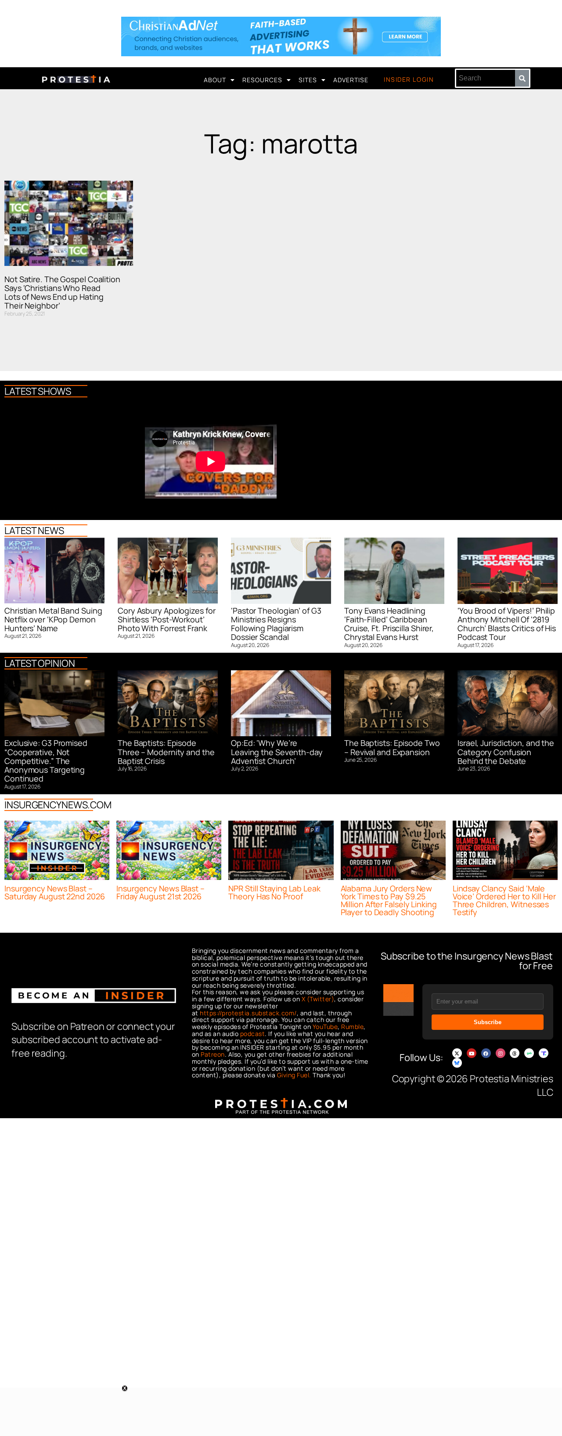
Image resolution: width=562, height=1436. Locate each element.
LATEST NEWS (34, 530)
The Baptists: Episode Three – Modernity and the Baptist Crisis (166, 752)
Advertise (350, 80)
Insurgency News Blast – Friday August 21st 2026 (160, 892)
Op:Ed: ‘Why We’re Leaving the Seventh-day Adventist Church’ (277, 752)
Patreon (213, 1054)
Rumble (352, 1026)
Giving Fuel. (294, 1075)
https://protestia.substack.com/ (248, 1013)
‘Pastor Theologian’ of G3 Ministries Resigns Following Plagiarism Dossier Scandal (276, 624)
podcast (252, 1033)
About (215, 80)
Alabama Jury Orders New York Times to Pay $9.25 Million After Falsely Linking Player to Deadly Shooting (389, 900)
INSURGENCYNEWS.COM (58, 804)
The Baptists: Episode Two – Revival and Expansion (392, 747)
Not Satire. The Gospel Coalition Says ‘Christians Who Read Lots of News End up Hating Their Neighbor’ (62, 292)
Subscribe (487, 1022)
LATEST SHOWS (37, 391)
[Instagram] (500, 1053)
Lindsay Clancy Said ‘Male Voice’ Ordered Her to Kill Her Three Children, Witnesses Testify (504, 900)
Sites (308, 80)
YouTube (325, 1026)
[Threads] (514, 1053)
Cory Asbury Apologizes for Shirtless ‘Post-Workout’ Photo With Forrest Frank (166, 619)
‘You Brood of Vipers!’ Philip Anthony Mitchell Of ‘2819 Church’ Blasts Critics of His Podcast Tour (507, 624)
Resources (262, 80)
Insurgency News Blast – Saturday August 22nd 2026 (54, 892)
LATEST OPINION (39, 663)
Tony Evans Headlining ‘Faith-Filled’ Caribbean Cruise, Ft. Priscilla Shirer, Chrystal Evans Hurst (389, 624)
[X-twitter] (457, 1053)
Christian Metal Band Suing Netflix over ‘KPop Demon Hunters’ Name (53, 619)
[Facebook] (486, 1053)
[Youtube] (471, 1053)
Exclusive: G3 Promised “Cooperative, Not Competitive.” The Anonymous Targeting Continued (45, 761)
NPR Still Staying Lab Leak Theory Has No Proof (274, 892)
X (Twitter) (318, 999)
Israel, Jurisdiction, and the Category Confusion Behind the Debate (506, 752)
